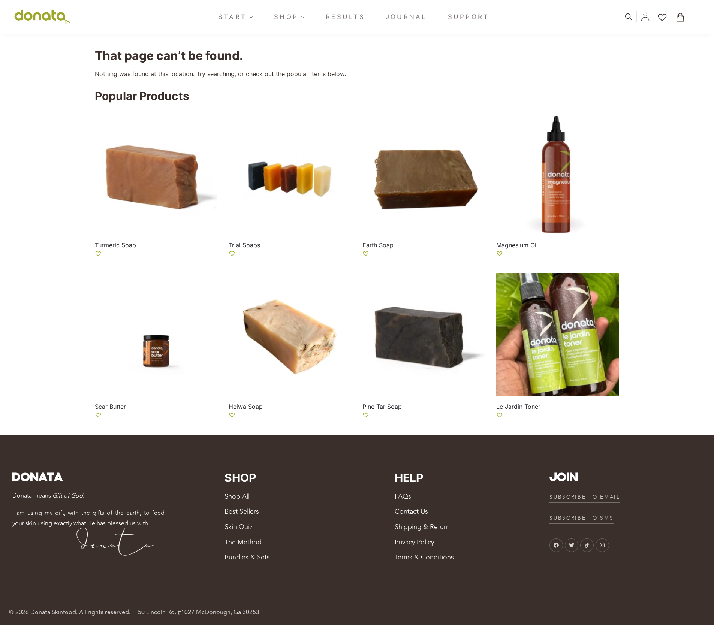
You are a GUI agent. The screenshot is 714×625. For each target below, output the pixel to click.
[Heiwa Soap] (290, 334)
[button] (683, 17)
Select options (156, 265)
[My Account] (645, 16)
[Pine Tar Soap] (423, 334)
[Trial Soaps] (290, 173)
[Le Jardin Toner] (557, 334)
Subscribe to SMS (581, 518)
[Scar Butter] (156, 334)
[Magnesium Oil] (557, 173)
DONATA (37, 478)
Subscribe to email (584, 497)
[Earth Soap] (423, 173)
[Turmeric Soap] (156, 173)
